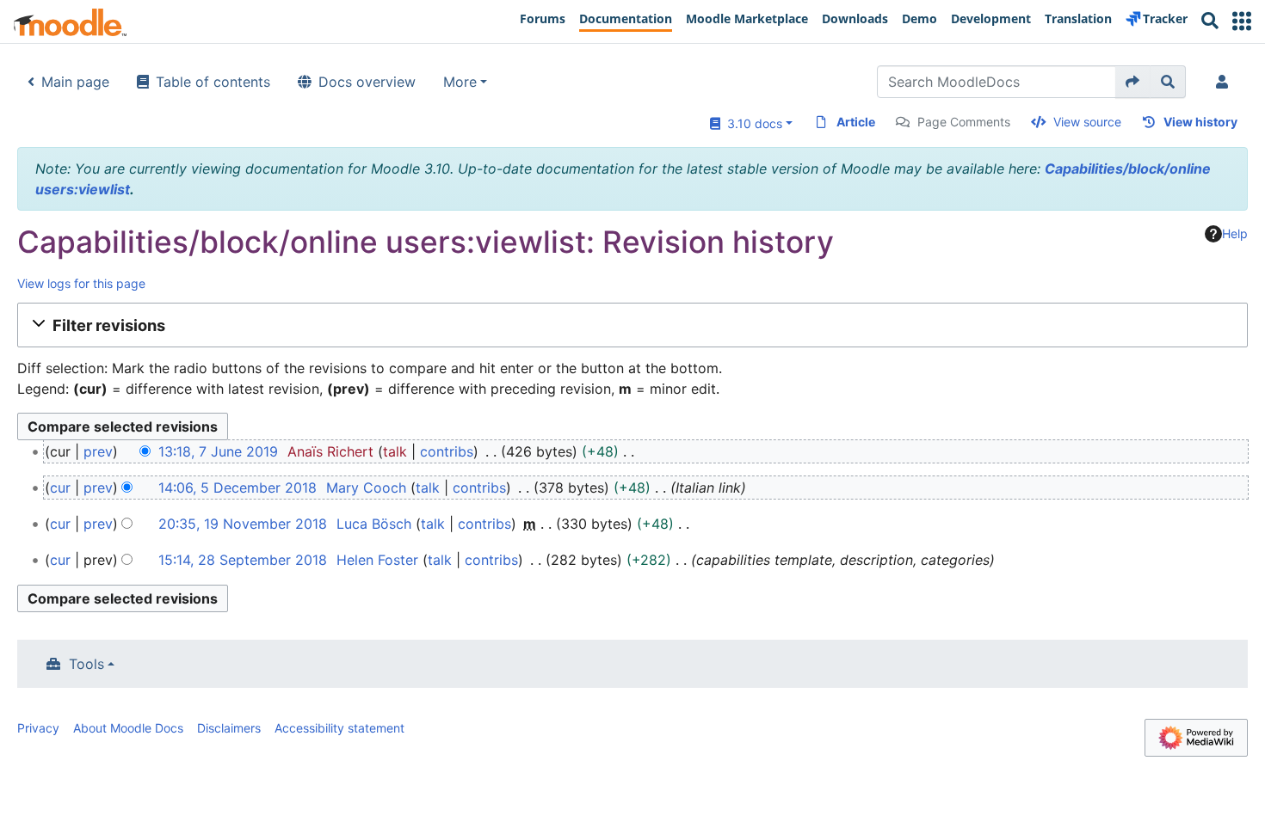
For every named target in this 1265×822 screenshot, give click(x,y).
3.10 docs (751, 123)
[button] (1241, 21)
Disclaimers (229, 728)
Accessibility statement (339, 728)
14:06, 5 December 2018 (237, 487)
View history (1200, 121)
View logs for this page (81, 283)
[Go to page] (1133, 81)
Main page (75, 81)
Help (1235, 233)
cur (60, 487)
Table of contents (213, 81)
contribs (446, 451)
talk (395, 451)
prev (98, 451)
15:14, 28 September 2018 (242, 559)
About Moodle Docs (128, 728)
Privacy (38, 728)
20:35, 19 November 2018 (242, 523)
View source (1087, 121)
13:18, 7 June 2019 (218, 451)
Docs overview (367, 81)
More (460, 81)
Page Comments (963, 121)
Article (855, 121)
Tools (86, 663)
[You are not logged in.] (1225, 81)
